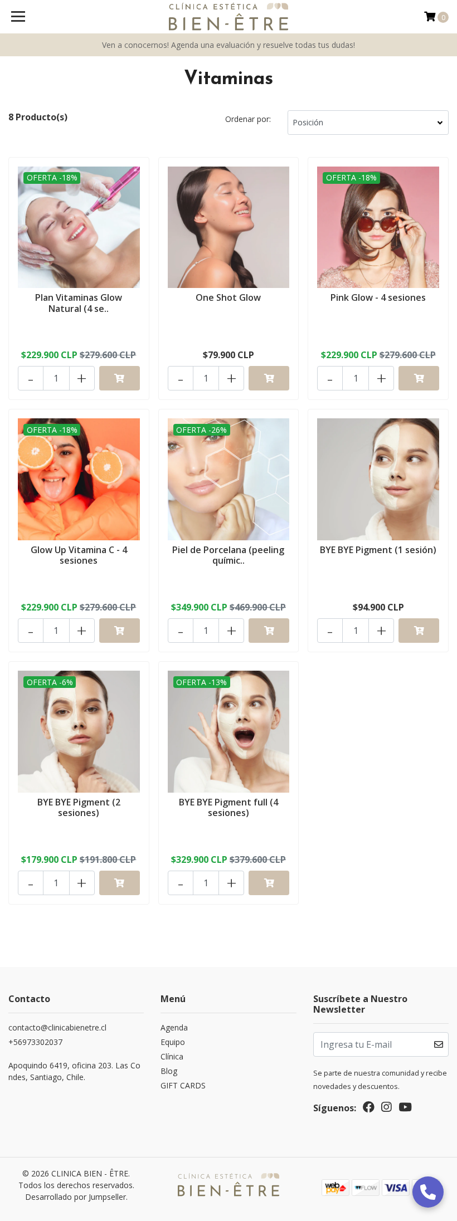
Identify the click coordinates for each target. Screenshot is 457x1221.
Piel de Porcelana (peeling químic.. (228, 555)
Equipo (173, 1042)
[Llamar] (428, 1192)
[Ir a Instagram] (386, 1109)
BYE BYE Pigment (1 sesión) (378, 550)
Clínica (172, 1056)
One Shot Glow (228, 297)
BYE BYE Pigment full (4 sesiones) (228, 807)
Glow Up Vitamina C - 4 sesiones (79, 555)
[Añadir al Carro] (119, 378)
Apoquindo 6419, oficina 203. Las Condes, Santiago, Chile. (74, 1071)
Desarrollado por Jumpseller (75, 1196)
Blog (169, 1071)
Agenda (174, 1027)
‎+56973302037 (35, 1042)
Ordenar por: (248, 119)
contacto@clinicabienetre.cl (57, 1027)
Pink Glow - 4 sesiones (378, 297)
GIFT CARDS (183, 1085)
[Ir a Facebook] (369, 1109)
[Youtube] (405, 1109)
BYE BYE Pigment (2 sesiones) (78, 807)
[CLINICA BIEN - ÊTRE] (229, 16)
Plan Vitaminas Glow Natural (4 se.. (78, 302)
